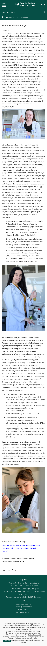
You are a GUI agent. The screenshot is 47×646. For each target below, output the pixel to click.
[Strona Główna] (2, 17)
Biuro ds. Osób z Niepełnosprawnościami (23, 586)
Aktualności (10, 17)
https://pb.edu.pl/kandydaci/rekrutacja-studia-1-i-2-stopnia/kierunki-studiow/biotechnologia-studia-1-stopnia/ (21, 548)
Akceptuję (7, 641)
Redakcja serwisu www (23, 604)
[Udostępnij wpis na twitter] (15, 570)
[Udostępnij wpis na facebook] (11, 570)
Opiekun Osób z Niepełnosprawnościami (23, 583)
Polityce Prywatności (34, 635)
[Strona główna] (24, 4)
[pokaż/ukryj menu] (4, 5)
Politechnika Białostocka (23, 612)
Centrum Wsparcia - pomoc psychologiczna (23, 588)
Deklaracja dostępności (23, 606)
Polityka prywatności (23, 609)
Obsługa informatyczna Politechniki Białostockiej (23, 597)
